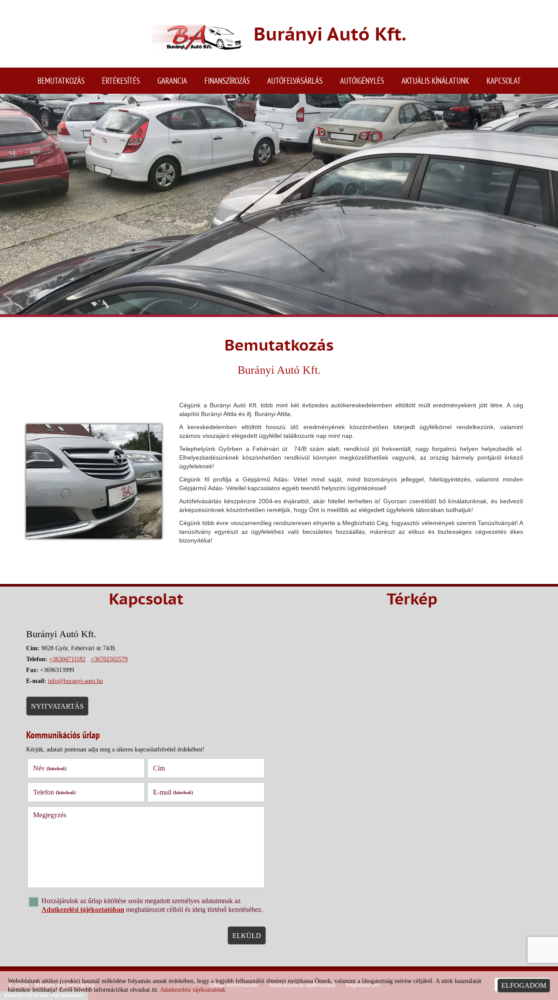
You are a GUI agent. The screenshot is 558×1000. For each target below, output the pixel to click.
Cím (159, 768)
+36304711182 (67, 659)
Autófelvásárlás (295, 80)
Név (50, 768)
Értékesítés (121, 80)
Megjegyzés (49, 815)
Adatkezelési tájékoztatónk (192, 989)
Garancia (172, 80)
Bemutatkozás (61, 80)
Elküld (246, 935)
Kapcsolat (504, 80)
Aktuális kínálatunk (435, 80)
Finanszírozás (227, 80)
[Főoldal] (197, 36)
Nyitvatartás (57, 706)
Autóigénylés (362, 80)
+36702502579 (109, 659)
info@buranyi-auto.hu (75, 681)
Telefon (54, 792)
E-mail (173, 792)
